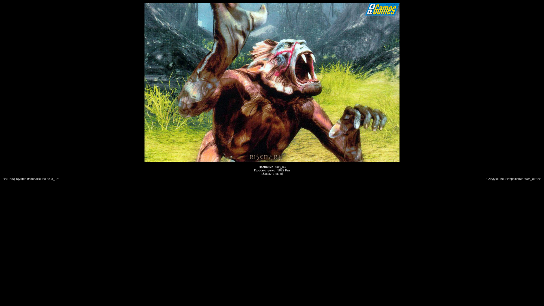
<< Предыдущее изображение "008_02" (31, 178)
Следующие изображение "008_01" (511, 178)
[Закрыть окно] (272, 173)
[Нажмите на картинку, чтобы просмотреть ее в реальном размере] (272, 160)
